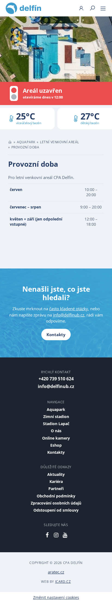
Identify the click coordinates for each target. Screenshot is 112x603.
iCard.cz (63, 581)
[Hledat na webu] (92, 8)
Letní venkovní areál (59, 142)
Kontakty (56, 334)
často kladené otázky (68, 308)
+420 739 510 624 (56, 379)
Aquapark (26, 142)
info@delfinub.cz (68, 315)
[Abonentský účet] (81, 8)
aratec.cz (56, 572)
